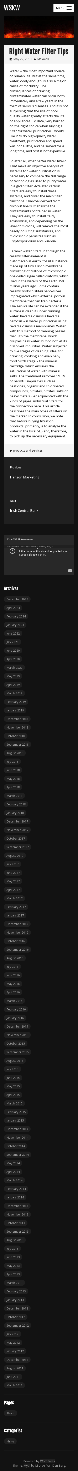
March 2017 (14, 898)
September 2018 (17, 744)
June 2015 (13, 1078)
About (10, 1413)
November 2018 (17, 727)
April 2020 (13, 659)
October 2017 (15, 838)
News (10, 1441)
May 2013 (13, 1266)
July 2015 (12, 1069)
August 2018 (14, 753)
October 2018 (15, 736)
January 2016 (15, 1018)
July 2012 (12, 1334)
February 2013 (16, 1291)
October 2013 (15, 1223)
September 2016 (17, 949)
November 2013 (17, 1214)
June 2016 (13, 975)
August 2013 (14, 1240)
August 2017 (14, 856)
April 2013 (13, 1274)
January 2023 (15, 625)
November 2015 (17, 1035)
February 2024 (16, 616)
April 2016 (13, 992)
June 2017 (13, 873)
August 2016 (14, 958)
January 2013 (15, 1300)
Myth (27, 1465)
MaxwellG (43, 59)
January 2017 (15, 915)
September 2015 (17, 1052)
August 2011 (14, 1368)
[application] (39, 555)
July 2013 (12, 1249)
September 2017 (17, 847)
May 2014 (13, 1163)
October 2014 (15, 1146)
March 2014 (14, 1180)
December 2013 (17, 1206)
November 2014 (17, 1137)
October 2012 (15, 1317)
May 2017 (13, 881)
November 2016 (17, 932)
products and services (28, 450)
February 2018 (16, 804)
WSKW (12, 8)
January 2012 (15, 1351)
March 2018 (14, 796)
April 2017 (13, 890)
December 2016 (17, 924)
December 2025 (17, 599)
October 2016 (15, 941)
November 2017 (17, 830)
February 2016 (16, 1009)
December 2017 (17, 821)
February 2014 (16, 1189)
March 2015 (14, 1103)
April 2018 (13, 787)
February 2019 (16, 702)
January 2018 (15, 813)
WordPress (47, 1461)
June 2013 (13, 1257)
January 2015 (15, 1120)
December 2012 (17, 1308)
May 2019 (13, 676)
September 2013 (17, 1231)
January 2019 (15, 710)
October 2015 (15, 1043)
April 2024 (13, 608)
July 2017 (12, 864)
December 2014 (17, 1129)
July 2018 (12, 762)
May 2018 (13, 779)
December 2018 (17, 719)
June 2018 (13, 770)
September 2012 (17, 1325)
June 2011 (13, 1377)
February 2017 (16, 907)
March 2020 (14, 668)
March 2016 (14, 1001)
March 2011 (14, 1385)
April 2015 (13, 1095)
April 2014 (13, 1172)
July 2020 (12, 642)
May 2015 (13, 1086)
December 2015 (17, 1026)
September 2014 (17, 1155)
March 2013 (14, 1283)
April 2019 (13, 685)
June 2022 (13, 633)
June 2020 (13, 650)
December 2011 (17, 1360)
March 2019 (14, 693)
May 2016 (13, 984)
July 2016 (12, 967)
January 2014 (15, 1197)
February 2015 (16, 1112)
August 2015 (14, 1061)
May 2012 (13, 1343)
